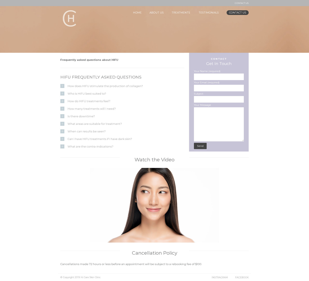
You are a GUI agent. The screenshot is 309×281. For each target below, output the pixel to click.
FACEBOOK (242, 277)
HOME (137, 12)
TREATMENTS (181, 12)
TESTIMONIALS (209, 12)
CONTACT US (242, 3)
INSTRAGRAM (220, 277)
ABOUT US (157, 12)
